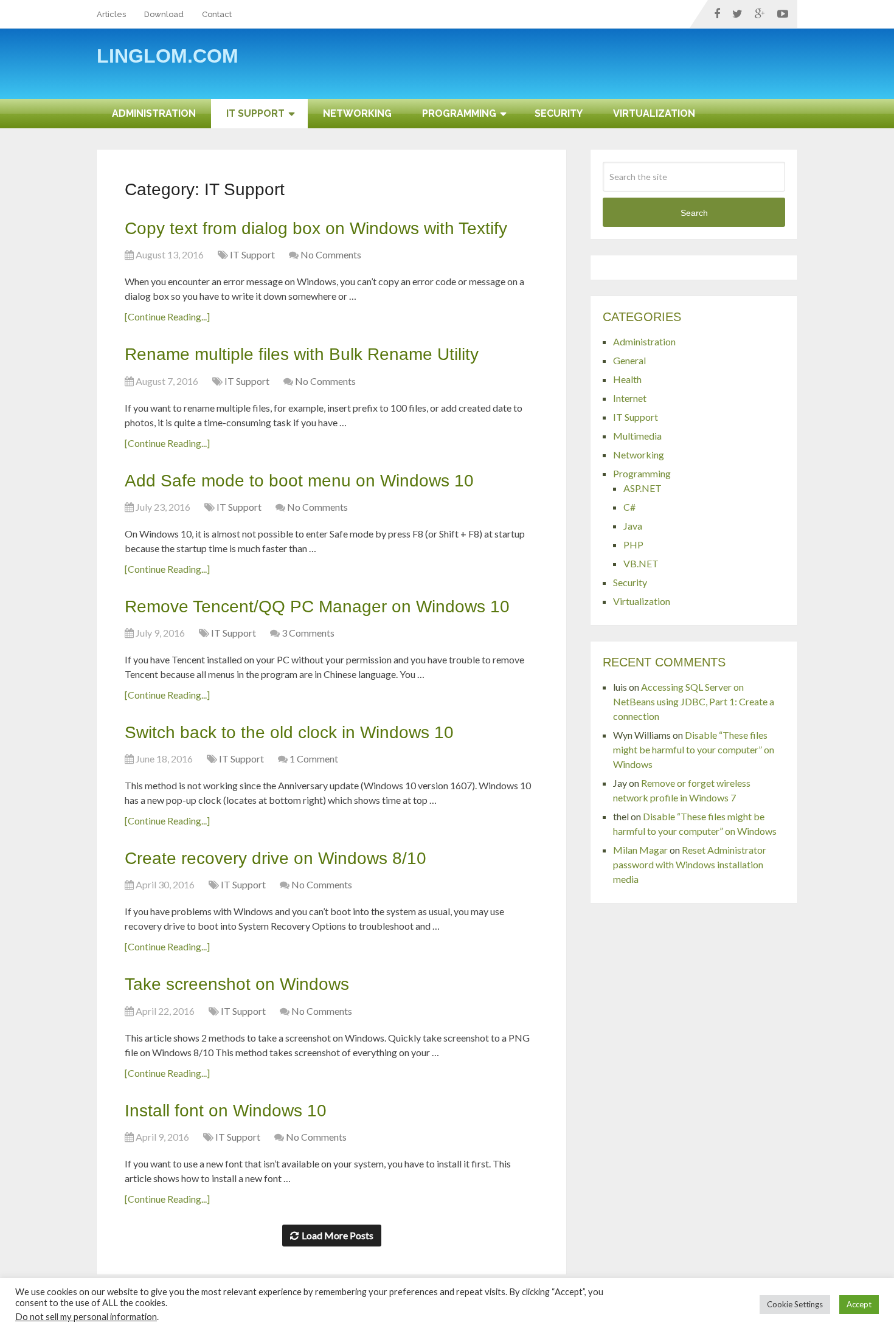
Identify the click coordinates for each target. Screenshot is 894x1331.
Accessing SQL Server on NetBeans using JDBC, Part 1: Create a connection (693, 701)
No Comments (330, 254)
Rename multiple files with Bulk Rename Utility (302, 354)
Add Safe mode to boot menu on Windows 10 (299, 480)
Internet (629, 398)
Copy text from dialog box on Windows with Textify (316, 228)
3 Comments (308, 632)
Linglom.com (167, 56)
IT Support (255, 113)
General (629, 360)
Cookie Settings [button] (795, 1304)
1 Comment (313, 758)
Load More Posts (337, 1235)
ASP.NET (642, 488)
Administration (154, 113)
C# (629, 507)
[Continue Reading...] (167, 316)
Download (164, 14)
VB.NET (641, 563)
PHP (633, 544)
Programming (459, 113)
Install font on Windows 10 (226, 1110)
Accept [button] (859, 1304)
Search (694, 213)
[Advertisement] (576, 68)
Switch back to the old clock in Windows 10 (289, 732)
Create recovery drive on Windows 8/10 (275, 858)
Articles (111, 14)
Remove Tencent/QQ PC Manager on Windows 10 (317, 606)
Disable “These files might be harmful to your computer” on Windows (693, 749)
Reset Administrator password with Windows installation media (689, 864)
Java (632, 525)
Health (627, 379)
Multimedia (637, 435)
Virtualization (654, 113)
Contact (217, 14)
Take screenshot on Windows (237, 984)
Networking (357, 113)
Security (559, 113)
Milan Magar (640, 850)
